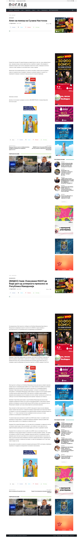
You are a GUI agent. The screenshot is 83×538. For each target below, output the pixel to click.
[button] (72, 10)
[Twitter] (70, 1)
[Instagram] (69, 1)
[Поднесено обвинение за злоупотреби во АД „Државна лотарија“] (57, 196)
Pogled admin (13, 23)
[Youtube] (73, 1)
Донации (13, 15)
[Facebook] (67, 1)
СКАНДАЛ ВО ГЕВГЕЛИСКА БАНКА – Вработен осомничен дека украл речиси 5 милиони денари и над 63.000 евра (67, 189)
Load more (64, 201)
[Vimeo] (71, 1)
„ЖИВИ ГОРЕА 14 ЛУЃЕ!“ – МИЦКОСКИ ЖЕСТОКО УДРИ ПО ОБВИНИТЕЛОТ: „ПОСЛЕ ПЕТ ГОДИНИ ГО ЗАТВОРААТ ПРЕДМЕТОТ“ (44, 169)
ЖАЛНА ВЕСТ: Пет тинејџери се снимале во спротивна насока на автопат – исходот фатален (30, 169)
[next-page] (12, 174)
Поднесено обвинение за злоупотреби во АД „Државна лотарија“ (67, 197)
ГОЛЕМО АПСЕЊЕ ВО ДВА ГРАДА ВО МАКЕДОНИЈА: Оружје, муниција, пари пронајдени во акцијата (16, 169)
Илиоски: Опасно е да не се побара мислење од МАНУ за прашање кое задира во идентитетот (19, 148)
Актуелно (16, 166)
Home (10, 15)
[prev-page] (10, 174)
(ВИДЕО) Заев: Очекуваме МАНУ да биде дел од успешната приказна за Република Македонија (41, 148)
